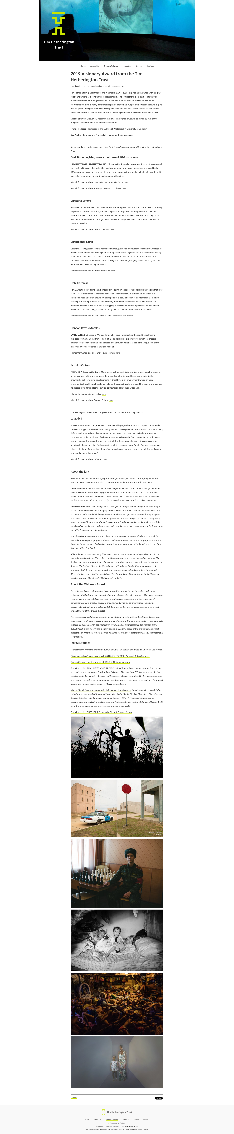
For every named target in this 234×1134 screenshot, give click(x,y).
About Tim (94, 66)
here (126, 182)
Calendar (74, 1097)
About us (127, 66)
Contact (150, 66)
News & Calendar (111, 66)
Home (83, 66)
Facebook (113, 1123)
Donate (139, 66)
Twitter (122, 1123)
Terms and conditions (112, 1126)
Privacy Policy (100, 1126)
